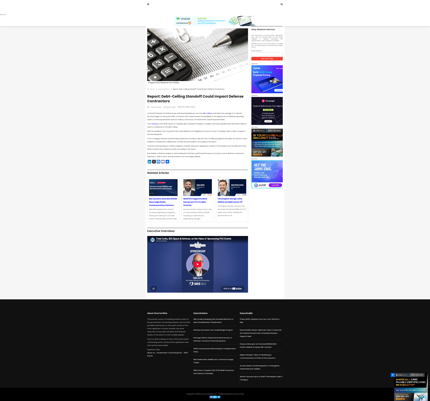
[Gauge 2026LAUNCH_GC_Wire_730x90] (215, 21)
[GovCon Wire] (161, 8)
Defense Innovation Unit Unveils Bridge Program (213, 330)
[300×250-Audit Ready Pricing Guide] (267, 79)
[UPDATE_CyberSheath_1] (267, 143)
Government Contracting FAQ (169, 353)
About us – (152, 353)
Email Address (257, 51)
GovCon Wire (239, 394)
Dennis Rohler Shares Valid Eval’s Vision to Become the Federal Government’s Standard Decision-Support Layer (261, 333)
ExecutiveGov (201, 313)
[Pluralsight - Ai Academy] (267, 111)
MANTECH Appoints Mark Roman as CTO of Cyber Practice (195, 202)
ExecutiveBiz (246, 313)
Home (152, 89)
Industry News (163, 89)
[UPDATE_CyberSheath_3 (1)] (410, 387)
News (193, 107)
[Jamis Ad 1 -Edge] (267, 174)
